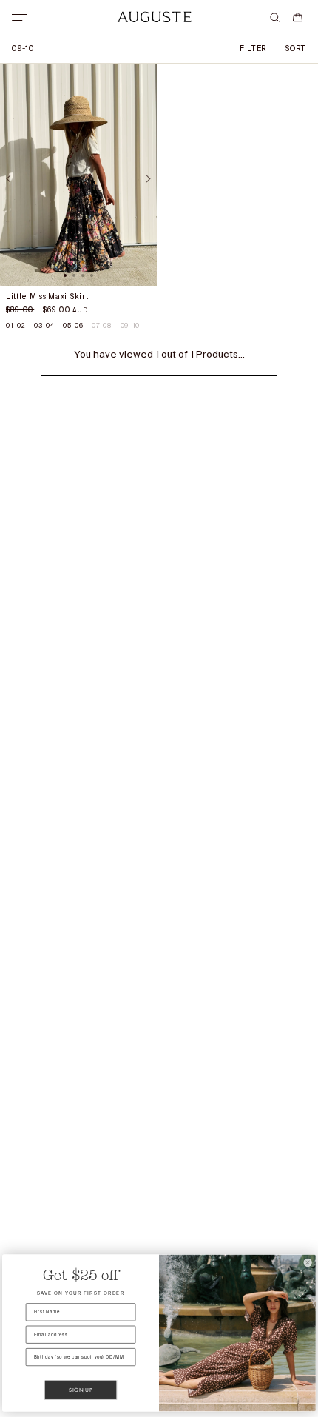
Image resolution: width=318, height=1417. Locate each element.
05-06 (73, 325)
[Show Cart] (297, 17)
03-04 (44, 325)
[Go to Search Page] (274, 17)
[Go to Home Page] (154, 17)
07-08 (101, 325)
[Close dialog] (307, 1263)
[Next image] (147, 179)
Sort (295, 49)
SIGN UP (80, 1389)
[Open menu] (19, 17)
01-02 (15, 325)
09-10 (130, 325)
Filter (253, 49)
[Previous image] (10, 179)
